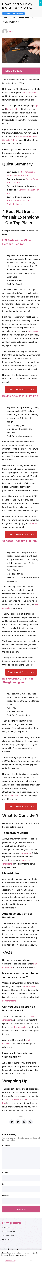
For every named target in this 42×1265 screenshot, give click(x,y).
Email (5, 1184)
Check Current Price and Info (21, 389)
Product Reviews (9, 1231)
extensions (33, 331)
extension (33, 523)
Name (5, 1173)
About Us (6, 1239)
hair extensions (29, 92)
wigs (35, 105)
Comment (6, 1145)
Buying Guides (7, 1228)
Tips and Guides (8, 1235)
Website (5, 1196)
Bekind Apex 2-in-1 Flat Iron (20, 396)
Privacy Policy (10, 1261)
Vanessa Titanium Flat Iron (19, 540)
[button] (36, 71)
